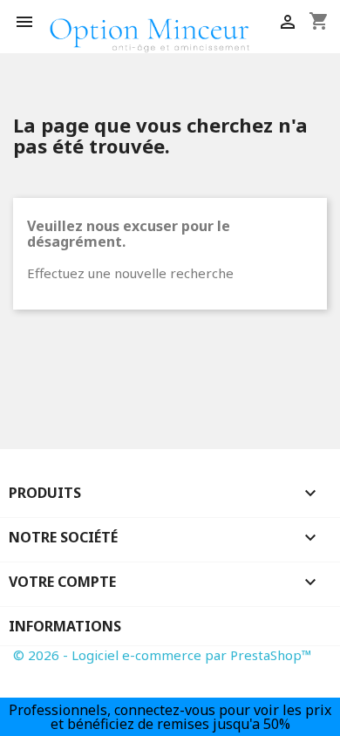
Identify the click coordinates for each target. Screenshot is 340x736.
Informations (65, 626)
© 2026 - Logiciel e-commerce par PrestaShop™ (162, 655)
